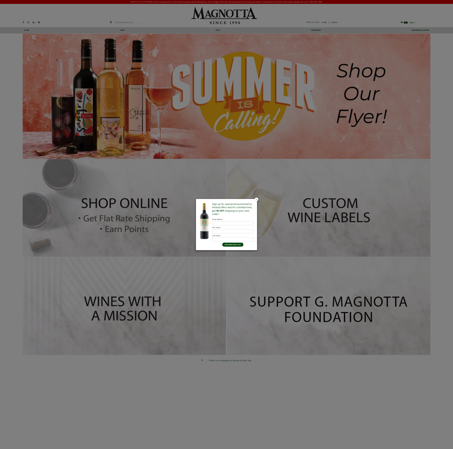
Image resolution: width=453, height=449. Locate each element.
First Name (216, 227)
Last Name (216, 235)
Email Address (217, 219)
